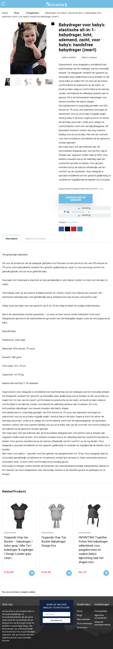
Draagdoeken (32, 13)
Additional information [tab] (35, 238)
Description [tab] (11, 238)
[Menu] (3, 4)
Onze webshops (84, 623)
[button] (52, 23)
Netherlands (77, 211)
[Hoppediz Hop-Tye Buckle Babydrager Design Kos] (56, 516)
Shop (16, 13)
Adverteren (82, 627)
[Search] (108, 4)
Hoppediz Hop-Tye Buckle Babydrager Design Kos (53, 541)
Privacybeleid (100, 611)
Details (100, 189)
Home (5, 13)
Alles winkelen (83, 619)
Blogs (79, 615)
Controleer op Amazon (75, 198)
